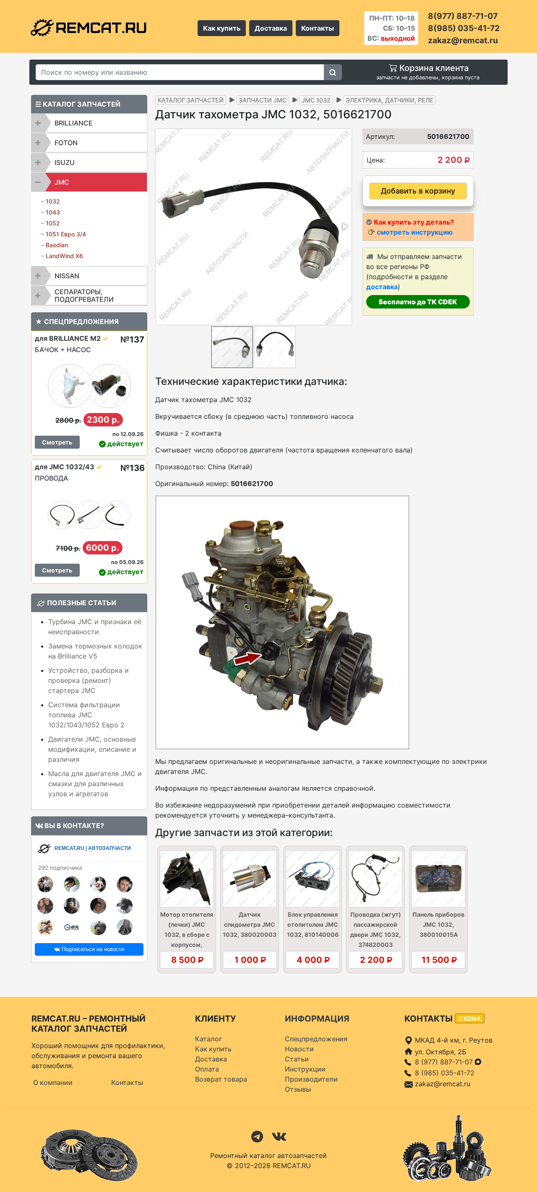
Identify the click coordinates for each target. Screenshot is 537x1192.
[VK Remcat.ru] (279, 1136)
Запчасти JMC (263, 100)
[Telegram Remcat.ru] (257, 1136)
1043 (53, 212)
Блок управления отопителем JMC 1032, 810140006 (313, 924)
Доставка (271, 28)
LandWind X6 (64, 255)
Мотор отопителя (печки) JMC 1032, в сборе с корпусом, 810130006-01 (186, 934)
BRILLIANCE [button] (74, 123)
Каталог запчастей (191, 100)
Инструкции (305, 1069)
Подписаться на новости (92, 949)
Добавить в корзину (418, 190)
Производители (311, 1079)
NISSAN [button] (67, 276)
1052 (53, 223)
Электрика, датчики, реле (389, 100)
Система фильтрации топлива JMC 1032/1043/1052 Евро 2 (86, 715)
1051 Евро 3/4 (66, 234)
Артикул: (377, 136)
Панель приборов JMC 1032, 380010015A (438, 924)
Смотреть (57, 442)
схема (470, 1018)
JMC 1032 (316, 100)
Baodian (57, 244)
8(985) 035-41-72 (464, 28)
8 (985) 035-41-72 (444, 1073)
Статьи (297, 1059)
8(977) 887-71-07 (463, 16)
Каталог (208, 1039)
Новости (299, 1049)
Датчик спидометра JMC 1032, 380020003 (249, 924)
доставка (382, 286)
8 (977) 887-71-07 (445, 1062)
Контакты (317, 28)
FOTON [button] (66, 143)
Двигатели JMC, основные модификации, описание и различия (92, 749)
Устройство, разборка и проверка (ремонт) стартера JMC (88, 680)
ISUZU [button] (65, 162)
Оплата (207, 1069)
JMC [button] (62, 182)
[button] (344, 226)
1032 (53, 201)
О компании (53, 1082)
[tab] (89, 123)
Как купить (221, 28)
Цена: (376, 160)
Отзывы (298, 1089)
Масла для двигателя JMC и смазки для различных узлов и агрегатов (95, 783)
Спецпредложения (316, 1039)
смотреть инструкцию (415, 232)
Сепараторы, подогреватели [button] (84, 295)
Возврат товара (221, 1079)
